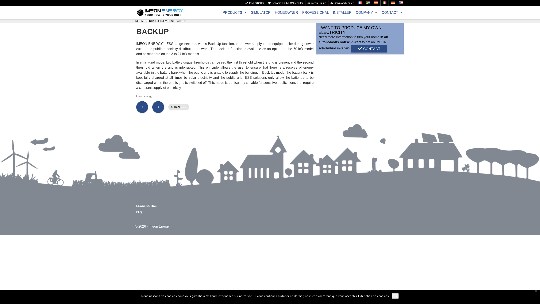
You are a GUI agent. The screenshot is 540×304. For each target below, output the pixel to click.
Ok (395, 296)
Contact (371, 49)
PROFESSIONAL (315, 12)
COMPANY (364, 12)
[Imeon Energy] (160, 12)
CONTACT (390, 12)
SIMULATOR (261, 12)
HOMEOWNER (286, 12)
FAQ (139, 212)
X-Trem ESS (178, 107)
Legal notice (146, 206)
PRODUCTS (232, 12)
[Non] (536, 291)
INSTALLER (342, 12)
